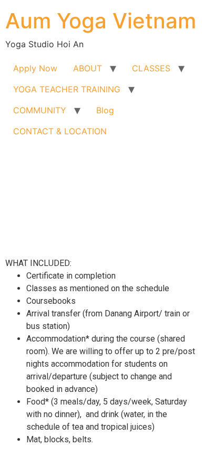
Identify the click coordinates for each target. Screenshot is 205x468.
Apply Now (35, 68)
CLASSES (151, 68)
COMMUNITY (39, 110)
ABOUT (87, 68)
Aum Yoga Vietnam (100, 21)
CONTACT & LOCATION (60, 131)
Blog (105, 110)
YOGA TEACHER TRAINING (66, 89)
